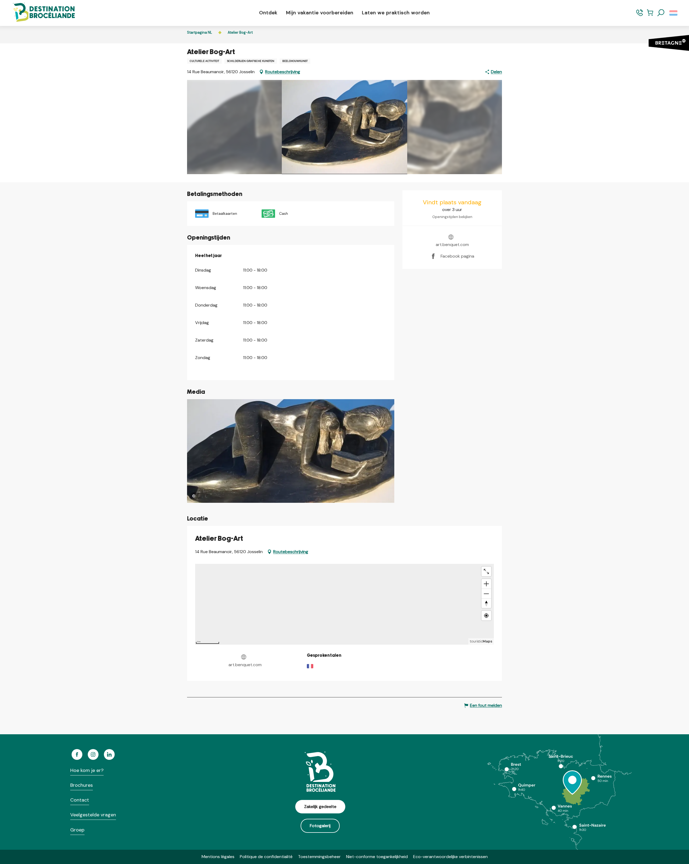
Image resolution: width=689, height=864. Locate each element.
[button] (661, 13)
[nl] (674, 13)
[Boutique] (650, 15)
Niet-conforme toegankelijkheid (377, 856)
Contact (79, 800)
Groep (77, 830)
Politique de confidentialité (266, 856)
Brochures (81, 785)
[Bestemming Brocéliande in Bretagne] (40, 13)
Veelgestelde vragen (93, 815)
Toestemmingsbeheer (319, 856)
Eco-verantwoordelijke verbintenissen (450, 856)
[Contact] (640, 15)
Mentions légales (218, 856)
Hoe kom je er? (87, 770)
